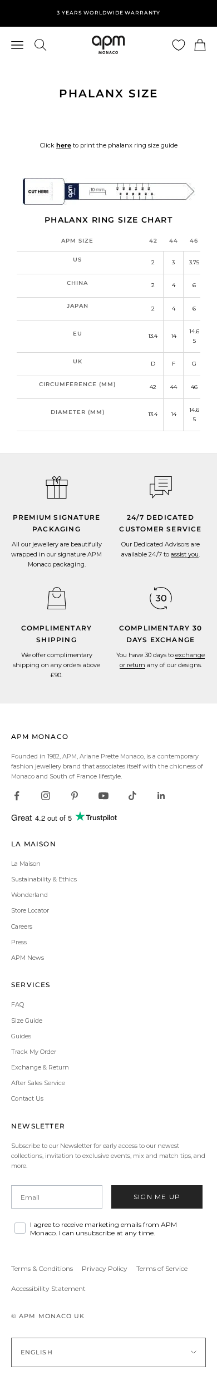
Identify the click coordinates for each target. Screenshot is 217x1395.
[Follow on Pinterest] (74, 795)
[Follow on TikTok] (132, 795)
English (37, 1352)
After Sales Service (38, 1083)
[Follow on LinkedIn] (161, 795)
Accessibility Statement (48, 1288)
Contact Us (27, 1098)
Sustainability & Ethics (44, 879)
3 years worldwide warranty (108, 12)
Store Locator (30, 910)
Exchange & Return (40, 1067)
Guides (21, 1036)
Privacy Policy (104, 1268)
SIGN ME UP (157, 1196)
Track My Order (33, 1052)
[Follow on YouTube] (103, 795)
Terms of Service (162, 1268)
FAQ (17, 1004)
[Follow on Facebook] (16, 795)
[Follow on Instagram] (45, 795)
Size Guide (26, 1020)
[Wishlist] (178, 45)
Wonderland (29, 895)
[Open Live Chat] (161, 487)
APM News (27, 958)
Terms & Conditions (42, 1268)
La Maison (26, 863)
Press (19, 942)
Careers (21, 926)
